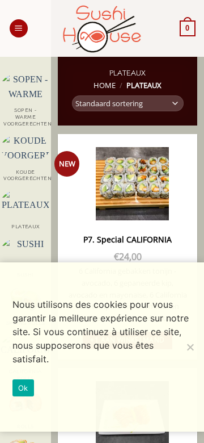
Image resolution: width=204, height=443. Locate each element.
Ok (23, 387)
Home (105, 85)
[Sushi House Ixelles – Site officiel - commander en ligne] (102, 29)
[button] (19, 28)
